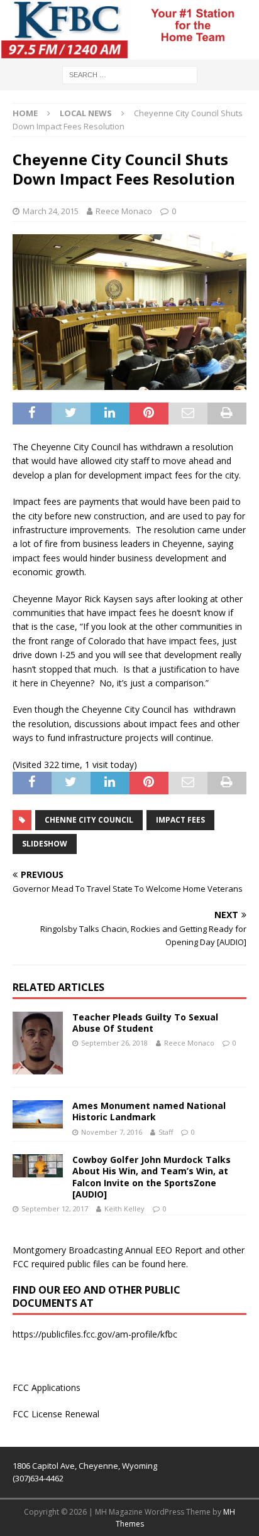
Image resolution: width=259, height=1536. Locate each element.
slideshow (44, 843)
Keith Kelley (124, 1208)
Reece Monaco (124, 211)
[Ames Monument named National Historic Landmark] (38, 1114)
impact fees (180, 819)
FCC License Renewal (56, 1414)
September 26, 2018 (114, 1042)
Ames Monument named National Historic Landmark (149, 1111)
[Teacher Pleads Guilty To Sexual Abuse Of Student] (38, 1043)
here (177, 1264)
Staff (165, 1132)
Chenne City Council (89, 819)
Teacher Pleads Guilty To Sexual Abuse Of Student (145, 1022)
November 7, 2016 (111, 1132)
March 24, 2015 (51, 211)
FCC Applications (46, 1387)
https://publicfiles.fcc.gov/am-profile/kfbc (95, 1334)
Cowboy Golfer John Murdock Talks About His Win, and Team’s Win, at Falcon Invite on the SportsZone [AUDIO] (151, 1177)
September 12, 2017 (54, 1208)
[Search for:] (129, 74)
